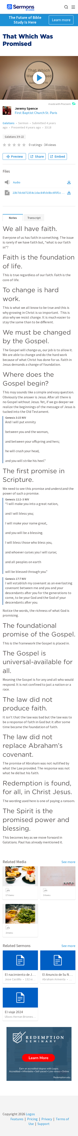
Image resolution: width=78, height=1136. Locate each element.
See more (68, 862)
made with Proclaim (59, 104)
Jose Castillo (13, 979)
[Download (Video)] (69, 192)
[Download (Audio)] (69, 182)
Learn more (61, 19)
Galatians (9, 123)
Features (16, 1119)
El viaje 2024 (14, 1012)
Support (43, 1124)
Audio (16, 182)
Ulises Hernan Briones (19, 1017)
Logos (30, 1114)
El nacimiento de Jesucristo (25, 974)
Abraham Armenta (53, 979)
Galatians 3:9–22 (14, 137)
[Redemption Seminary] (39, 1054)
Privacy (46, 1119)
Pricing (32, 1119)
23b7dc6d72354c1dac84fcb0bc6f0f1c (39, 193)
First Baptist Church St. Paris (36, 113)
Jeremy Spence (26, 108)
